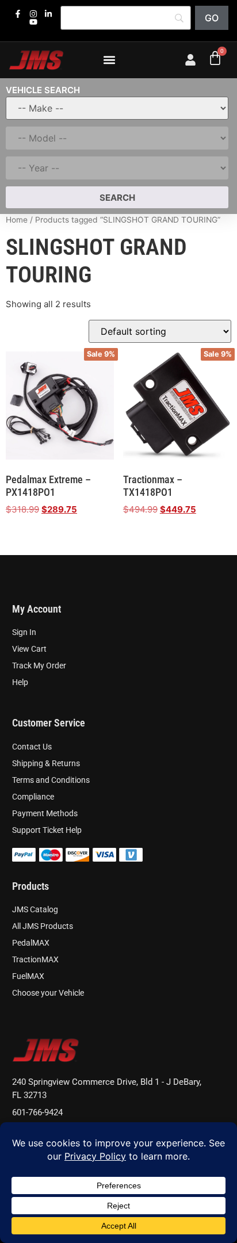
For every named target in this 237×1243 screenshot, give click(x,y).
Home (17, 219)
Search (117, 197)
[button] (109, 60)
